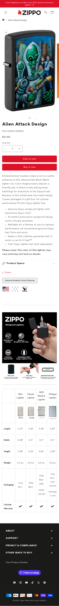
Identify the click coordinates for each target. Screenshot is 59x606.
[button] (6, 12)
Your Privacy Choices (17, 562)
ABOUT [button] (10, 531)
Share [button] (8, 272)
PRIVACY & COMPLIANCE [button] (21, 545)
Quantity (6, 143)
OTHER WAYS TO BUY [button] (19, 553)
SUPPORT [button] (12, 538)
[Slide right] (36, 118)
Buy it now (29, 167)
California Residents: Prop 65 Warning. (20, 280)
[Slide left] (23, 118)
